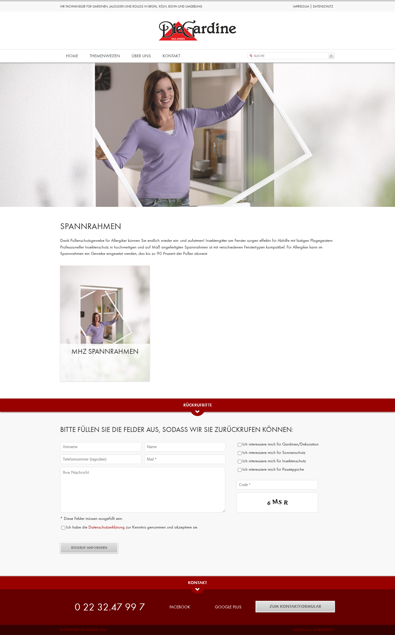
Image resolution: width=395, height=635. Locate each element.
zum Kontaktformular (295, 606)
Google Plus (228, 607)
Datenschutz (323, 6)
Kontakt (171, 55)
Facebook (179, 607)
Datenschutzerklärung (106, 527)
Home (72, 55)
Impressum (301, 6)
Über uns (141, 55)
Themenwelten (105, 55)
